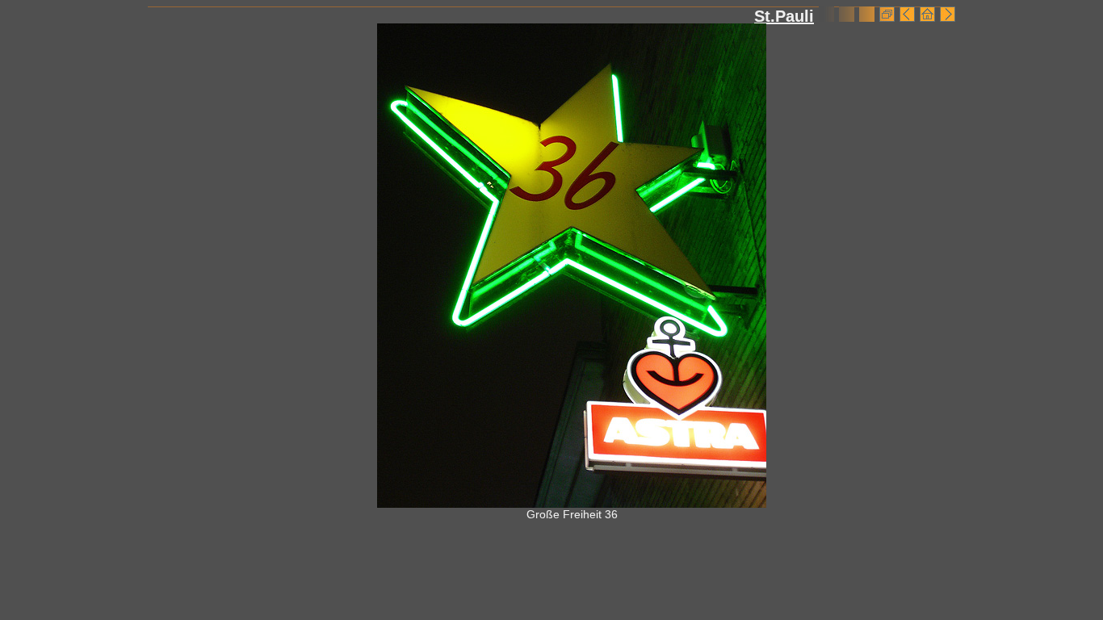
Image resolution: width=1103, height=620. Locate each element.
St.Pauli (784, 16)
